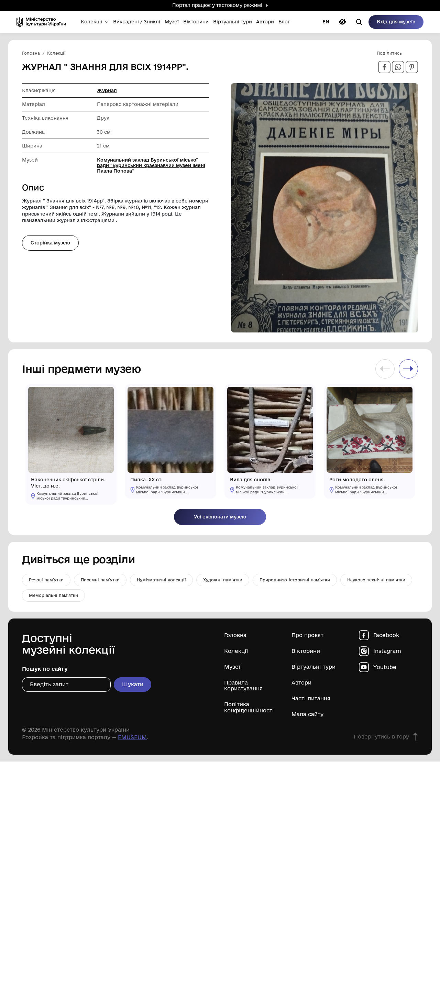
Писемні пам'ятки (100, 580)
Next (408, 369)
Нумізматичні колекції (161, 580)
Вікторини (306, 651)
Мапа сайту (307, 714)
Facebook (386, 635)
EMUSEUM (132, 737)
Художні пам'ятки (222, 580)
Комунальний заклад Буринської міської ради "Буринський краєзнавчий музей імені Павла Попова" (151, 165)
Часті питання (311, 698)
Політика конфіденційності (249, 707)
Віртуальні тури (314, 667)
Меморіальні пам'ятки (53, 595)
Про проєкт (307, 635)
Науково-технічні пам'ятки (376, 580)
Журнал (107, 90)
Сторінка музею (50, 242)
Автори (301, 683)
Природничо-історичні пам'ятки (295, 580)
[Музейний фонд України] (43, 22)
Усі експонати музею (220, 516)
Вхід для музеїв (396, 21)
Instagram (387, 651)
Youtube (384, 667)
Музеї (232, 667)
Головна (235, 635)
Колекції (236, 651)
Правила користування (243, 685)
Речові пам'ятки (46, 580)
